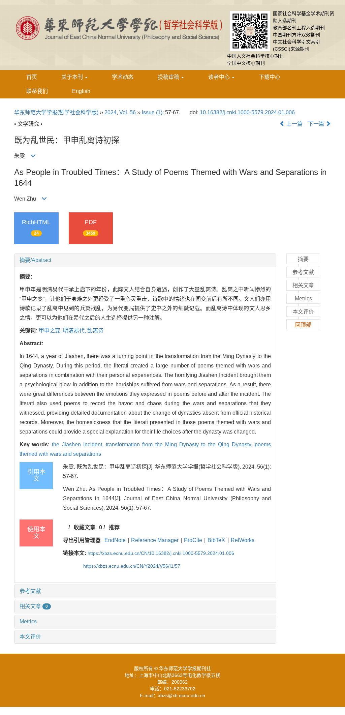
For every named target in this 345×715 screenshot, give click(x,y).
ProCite (193, 540)
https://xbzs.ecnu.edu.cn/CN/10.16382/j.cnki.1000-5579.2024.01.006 (161, 553)
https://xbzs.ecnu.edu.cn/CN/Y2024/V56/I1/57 (131, 566)
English (81, 91)
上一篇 (294, 124)
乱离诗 (95, 330)
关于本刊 (72, 77)
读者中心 (219, 77)
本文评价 (30, 636)
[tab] (145, 260)
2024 (110, 112)
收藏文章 (84, 527)
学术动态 (122, 77)
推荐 (114, 527)
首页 (31, 77)
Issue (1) (152, 112)
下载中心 (269, 77)
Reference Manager (155, 540)
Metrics (28, 621)
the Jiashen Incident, (79, 444)
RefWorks (242, 540)
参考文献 (30, 591)
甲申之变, (51, 330)
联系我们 (37, 91)
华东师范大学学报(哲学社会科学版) (56, 112)
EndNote (115, 540)
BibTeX (216, 540)
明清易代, (75, 330)
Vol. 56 (127, 112)
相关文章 (34, 606)
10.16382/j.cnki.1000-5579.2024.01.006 (247, 112)
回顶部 (303, 325)
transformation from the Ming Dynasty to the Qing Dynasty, (180, 444)
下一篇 (316, 124)
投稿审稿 (169, 77)
